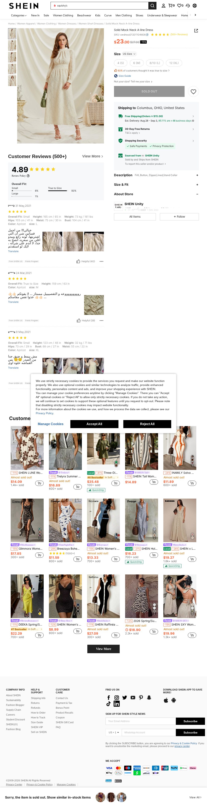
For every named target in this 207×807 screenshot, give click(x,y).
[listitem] (27, 457)
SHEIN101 (12, 724)
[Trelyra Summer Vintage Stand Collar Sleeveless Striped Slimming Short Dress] (65, 448)
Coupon (60, 717)
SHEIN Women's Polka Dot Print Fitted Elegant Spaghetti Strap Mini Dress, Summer (66, 624)
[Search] (152, 5)
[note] (96, 490)
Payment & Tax (64, 703)
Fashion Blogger (15, 705)
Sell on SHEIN (39, 732)
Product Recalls (64, 712)
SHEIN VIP (37, 727)
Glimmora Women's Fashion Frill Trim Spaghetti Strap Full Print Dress (28, 548)
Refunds (35, 707)
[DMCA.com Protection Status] (118, 780)
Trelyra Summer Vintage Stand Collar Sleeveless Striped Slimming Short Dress (66, 476)
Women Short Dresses (90, 23)
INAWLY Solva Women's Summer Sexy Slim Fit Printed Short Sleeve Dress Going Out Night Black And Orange (180, 472)
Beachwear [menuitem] (84, 15)
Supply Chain (13, 709)
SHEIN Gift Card (65, 722)
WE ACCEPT (113, 761)
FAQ (58, 727)
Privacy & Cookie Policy (184, 743)
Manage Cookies (66, 784)
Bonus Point (62, 707)
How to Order (38, 712)
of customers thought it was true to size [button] (142, 70)
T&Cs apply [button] (131, 132)
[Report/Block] (101, 261)
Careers (10, 714)
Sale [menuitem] (46, 15)
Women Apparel (26, 23)
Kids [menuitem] (97, 15)
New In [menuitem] (35, 15)
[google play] (173, 702)
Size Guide (37, 722)
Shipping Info (38, 698)
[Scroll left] (190, 15)
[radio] (120, 63)
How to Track (38, 717)
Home (11, 23)
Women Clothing (46, 23)
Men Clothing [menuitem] (124, 15)
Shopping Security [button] (136, 140)
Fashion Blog (13, 729)
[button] (187, 5)
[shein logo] (23, 5)
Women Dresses (67, 23)
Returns (35, 703)
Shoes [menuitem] (139, 15)
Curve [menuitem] (108, 15)
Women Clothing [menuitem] (63, 15)
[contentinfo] (155, 770)
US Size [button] (127, 53)
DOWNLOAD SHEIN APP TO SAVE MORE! (182, 691)
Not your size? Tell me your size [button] (132, 81)
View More (103, 649)
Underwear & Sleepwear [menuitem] (162, 15)
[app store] (166, 702)
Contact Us (62, 698)
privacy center (182, 746)
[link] (171, 5)
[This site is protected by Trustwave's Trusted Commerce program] (109, 780)
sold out (149, 91)
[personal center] (163, 5)
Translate (13, 251)
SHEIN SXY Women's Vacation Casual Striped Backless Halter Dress (180, 624)
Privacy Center (14, 784)
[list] (132, 701)
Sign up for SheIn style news (125, 714)
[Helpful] (78, 261)
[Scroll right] (195, 15)
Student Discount (15, 719)
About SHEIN (13, 695)
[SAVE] (193, 91)
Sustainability (13, 700)
